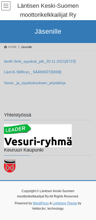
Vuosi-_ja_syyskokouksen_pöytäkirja (35, 83)
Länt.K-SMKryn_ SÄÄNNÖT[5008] (32, 72)
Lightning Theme (65, 203)
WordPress (41, 203)
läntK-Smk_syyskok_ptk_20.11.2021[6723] (40, 61)
